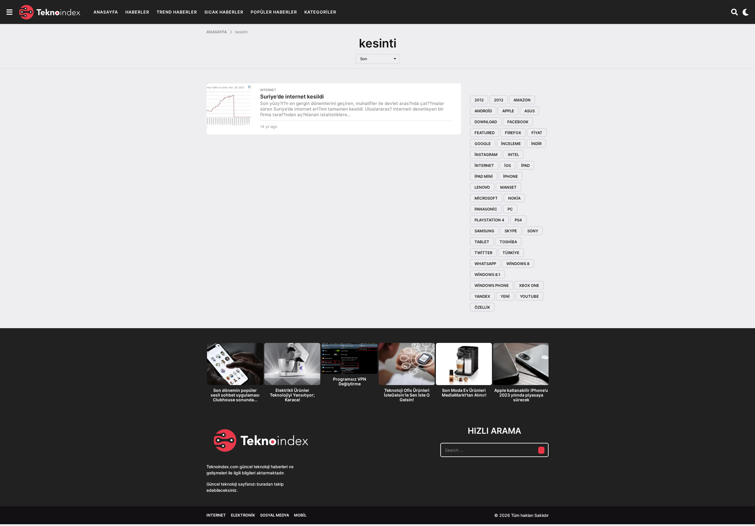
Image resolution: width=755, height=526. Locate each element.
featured (485, 132)
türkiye (511, 252)
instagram (486, 154)
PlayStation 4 (489, 220)
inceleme (511, 143)
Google (483, 143)
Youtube (529, 296)
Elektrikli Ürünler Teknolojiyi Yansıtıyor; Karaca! (292, 395)
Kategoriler (320, 11)
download (486, 121)
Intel (513, 154)
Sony (532, 231)
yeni (505, 296)
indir (536, 143)
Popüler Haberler (274, 11)
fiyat (536, 132)
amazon (522, 100)
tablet (482, 241)
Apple (508, 111)
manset (508, 187)
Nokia (514, 198)
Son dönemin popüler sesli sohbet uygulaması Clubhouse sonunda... (235, 395)
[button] (9, 12)
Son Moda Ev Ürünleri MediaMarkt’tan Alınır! (464, 392)
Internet (268, 90)
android (483, 111)
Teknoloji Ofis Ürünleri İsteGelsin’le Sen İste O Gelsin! (407, 395)
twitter (483, 252)
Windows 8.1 (487, 274)
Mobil (300, 515)
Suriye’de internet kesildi (292, 96)
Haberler (137, 11)
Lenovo (482, 187)
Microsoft (486, 198)
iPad (525, 165)
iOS (507, 165)
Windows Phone (492, 285)
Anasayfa (105, 11)
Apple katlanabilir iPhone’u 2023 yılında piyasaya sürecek (521, 395)
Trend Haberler (177, 11)
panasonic (486, 209)
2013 (498, 100)
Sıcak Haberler (223, 11)
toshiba (508, 241)
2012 (479, 100)
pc (510, 209)
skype (511, 231)
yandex (482, 296)
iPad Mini (484, 176)
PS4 (518, 220)
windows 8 (517, 263)
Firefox (513, 132)
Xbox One (529, 285)
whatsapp (485, 263)
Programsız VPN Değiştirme (349, 381)
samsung (484, 231)
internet (484, 165)
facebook (517, 121)
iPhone (510, 176)
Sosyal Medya (274, 515)
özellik (482, 307)
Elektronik (243, 515)
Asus (529, 111)
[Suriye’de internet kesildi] (228, 105)
